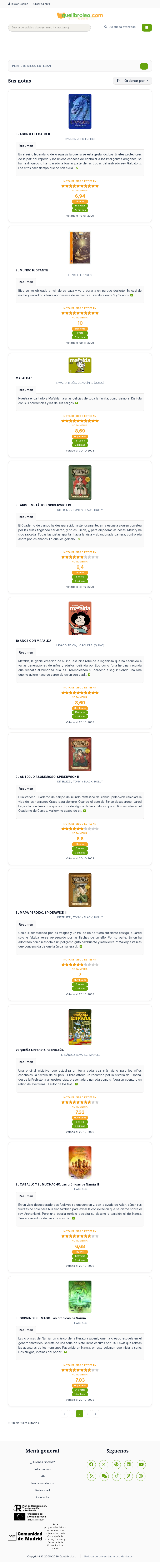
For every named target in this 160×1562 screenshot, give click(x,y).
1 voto (80, 333)
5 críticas (80, 1260)
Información (43, 1469)
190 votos (80, 712)
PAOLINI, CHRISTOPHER (80, 138)
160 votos (80, 1256)
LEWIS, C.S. (80, 1189)
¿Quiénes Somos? (42, 1462)
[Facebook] (91, 1464)
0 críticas (80, 581)
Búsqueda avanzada (122, 26)
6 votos (80, 1122)
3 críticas (80, 445)
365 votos (80, 205)
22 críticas (80, 210)
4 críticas (80, 716)
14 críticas (80, 1394)
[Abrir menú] (147, 28)
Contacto (42, 1497)
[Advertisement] (84, 47)
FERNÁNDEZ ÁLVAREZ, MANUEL (80, 1054)
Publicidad (42, 1490)
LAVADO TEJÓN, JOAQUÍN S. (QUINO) (80, 382)
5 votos (80, 576)
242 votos (80, 1390)
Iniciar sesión (20, 3)
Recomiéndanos (42, 1483)
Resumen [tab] (26, 146)
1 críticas (80, 337)
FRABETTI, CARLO (80, 275)
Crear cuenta (41, 3)
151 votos (80, 440)
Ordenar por (135, 81)
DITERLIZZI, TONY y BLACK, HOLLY (80, 509)
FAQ (42, 1476)
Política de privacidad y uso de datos (108, 1556)
